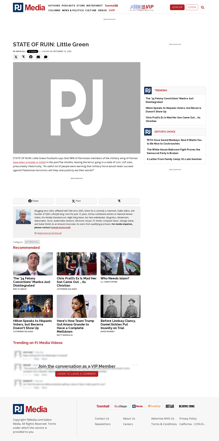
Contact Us (102, 418)
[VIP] (112, 10)
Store (81, 5)
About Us (129, 418)
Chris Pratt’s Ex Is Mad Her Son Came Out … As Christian (77, 281)
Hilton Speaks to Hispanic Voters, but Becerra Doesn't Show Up (32, 324)
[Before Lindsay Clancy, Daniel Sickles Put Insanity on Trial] (120, 306)
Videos (102, 10)
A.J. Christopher (109, 282)
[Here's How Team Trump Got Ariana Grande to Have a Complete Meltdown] (77, 306)
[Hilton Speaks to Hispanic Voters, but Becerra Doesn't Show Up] (33, 306)
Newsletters (103, 424)
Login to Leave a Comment (76, 373)
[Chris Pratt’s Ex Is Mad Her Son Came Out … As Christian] (77, 263)
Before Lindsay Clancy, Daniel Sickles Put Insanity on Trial (118, 324)
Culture (90, 10)
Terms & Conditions (164, 424)
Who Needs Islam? (115, 278)
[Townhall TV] (112, 5)
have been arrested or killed (29, 162)
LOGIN (192, 7)
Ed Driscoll (19, 51)
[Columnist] (24, 216)
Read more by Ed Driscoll (49, 233)
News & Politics (73, 10)
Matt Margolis (65, 335)
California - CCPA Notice (192, 424)
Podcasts (68, 5)
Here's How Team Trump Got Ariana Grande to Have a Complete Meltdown (75, 326)
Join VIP (177, 7)
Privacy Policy (188, 418)
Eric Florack (20, 289)
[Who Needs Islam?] (120, 263)
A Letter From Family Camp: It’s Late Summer (174, 159)
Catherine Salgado (67, 289)
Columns (54, 10)
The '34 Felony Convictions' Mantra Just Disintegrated (31, 281)
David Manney (108, 332)
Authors (54, 5)
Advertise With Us (162, 418)
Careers (128, 424)
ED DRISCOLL (32, 242)
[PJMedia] (29, 7)
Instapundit (94, 5)
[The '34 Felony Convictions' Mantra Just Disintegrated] (33, 263)
